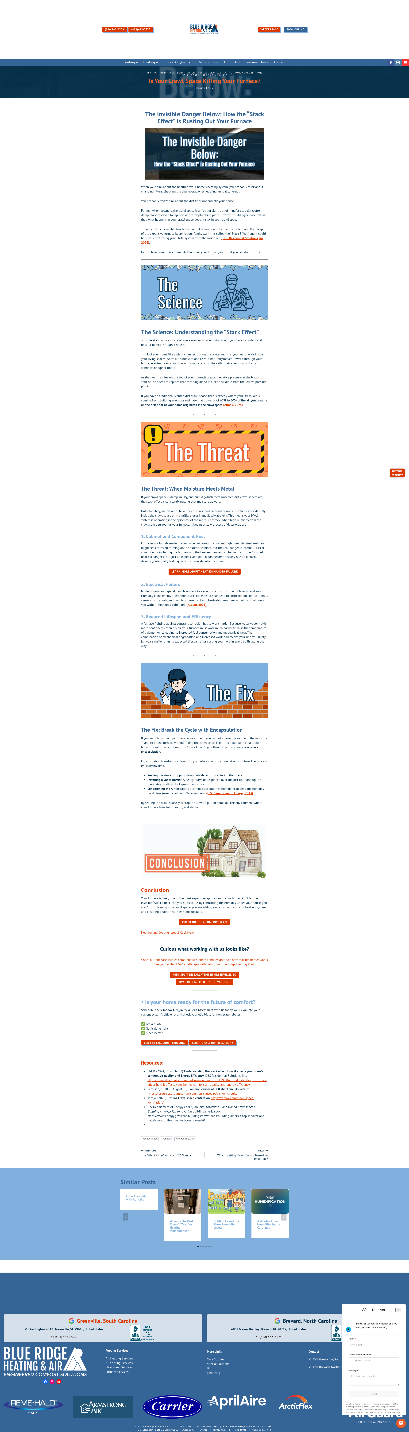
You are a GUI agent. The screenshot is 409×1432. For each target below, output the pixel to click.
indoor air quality (185, 1138)
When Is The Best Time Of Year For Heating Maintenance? (181, 1226)
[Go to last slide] (125, 1216)
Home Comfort (244, 72)
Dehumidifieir (186, 72)
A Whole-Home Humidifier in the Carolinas (268, 1224)
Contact (280, 62)
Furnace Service (208, 72)
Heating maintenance (161, 72)
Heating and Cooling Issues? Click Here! (168, 932)
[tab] (198, 1246)
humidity (166, 1138)
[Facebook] (390, 62)
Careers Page (269, 29)
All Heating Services (119, 1358)
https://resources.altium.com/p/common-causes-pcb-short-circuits (192, 1093)
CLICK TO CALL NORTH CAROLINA (212, 1042)
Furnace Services (117, 1372)
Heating (227, 72)
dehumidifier (150, 1138)
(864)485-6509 (114, 29)
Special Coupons (218, 1364)
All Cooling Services (119, 1363)
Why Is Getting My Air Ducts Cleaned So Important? (242, 1154)
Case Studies (215, 1359)
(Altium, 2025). (197, 605)
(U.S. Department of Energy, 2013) (229, 793)
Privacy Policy (219, 1429)
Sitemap (204, 1429)
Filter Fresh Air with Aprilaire (136, 1197)
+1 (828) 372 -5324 (269, 1337)
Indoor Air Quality (214, 75)
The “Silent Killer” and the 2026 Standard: (167, 1153)
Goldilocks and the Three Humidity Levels (226, 1224)
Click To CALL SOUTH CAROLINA (164, 1042)
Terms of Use (240, 1429)
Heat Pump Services (119, 1367)
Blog (210, 1368)
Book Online (295, 29)
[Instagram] (398, 62)
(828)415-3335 (140, 29)
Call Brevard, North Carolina (332, 1367)
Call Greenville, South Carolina (334, 1359)
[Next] (283, 1216)
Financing (213, 1373)
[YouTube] (405, 62)
